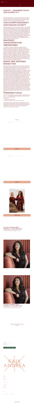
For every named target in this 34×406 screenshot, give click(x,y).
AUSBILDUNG (17, 215)
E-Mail (4, 391)
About (4, 375)
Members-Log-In (5, 382)
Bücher (4, 377)
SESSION (17, 182)
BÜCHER (17, 148)
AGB (4, 393)
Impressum (7, 393)
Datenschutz (12, 393)
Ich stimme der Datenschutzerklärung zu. (10, 345)
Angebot (4, 376)
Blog (4, 378)
